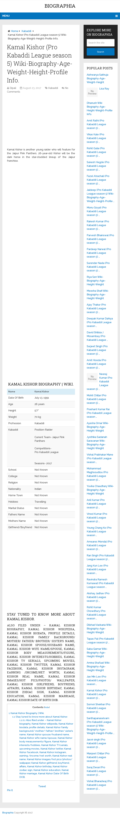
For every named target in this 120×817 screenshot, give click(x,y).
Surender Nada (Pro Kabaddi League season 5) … (98, 267)
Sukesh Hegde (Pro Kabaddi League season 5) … (98, 166)
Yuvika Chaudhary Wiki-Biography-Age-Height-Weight (100, 490)
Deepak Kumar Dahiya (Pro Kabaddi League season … (100, 322)
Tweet (42, 786)
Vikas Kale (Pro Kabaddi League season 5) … (96, 138)
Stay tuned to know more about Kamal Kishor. (40, 716)
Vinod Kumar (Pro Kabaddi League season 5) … (97, 517)
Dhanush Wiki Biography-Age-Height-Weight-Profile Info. (99, 108)
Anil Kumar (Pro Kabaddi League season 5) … (96, 504)
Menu (6, 15)
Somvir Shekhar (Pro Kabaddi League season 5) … (98, 708)
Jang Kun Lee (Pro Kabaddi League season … (97, 569)
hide (47, 707)
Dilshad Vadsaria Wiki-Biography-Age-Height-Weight (99, 628)
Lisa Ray (104, 88)
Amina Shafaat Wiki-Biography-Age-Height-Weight (98, 666)
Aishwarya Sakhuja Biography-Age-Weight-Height (97, 78)
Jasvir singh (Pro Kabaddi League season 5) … (96, 743)
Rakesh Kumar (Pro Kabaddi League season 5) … (98, 225)
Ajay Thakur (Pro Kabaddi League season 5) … (96, 308)
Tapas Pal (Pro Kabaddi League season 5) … (100, 640)
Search (100, 52)
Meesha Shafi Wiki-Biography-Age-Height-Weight (98, 294)
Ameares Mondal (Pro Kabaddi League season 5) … (99, 545)
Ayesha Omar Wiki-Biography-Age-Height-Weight (98, 427)
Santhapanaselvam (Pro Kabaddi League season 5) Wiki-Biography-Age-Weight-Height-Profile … (100, 726)
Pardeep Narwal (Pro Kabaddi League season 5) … (99, 253)
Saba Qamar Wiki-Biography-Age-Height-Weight (97, 652)
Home (14, 31)
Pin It (10, 790)
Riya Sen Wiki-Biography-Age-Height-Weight (96, 280)
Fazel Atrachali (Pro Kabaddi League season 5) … (98, 180)
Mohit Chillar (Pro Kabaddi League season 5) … (96, 399)
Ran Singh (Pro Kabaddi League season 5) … (100, 557)
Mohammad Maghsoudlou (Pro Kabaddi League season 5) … (97, 474)
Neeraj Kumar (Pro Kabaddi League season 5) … (99, 381)
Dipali (13, 88)
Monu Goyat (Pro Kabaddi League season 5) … (97, 211)
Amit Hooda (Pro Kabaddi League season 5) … (96, 364)
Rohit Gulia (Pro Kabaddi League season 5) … (96, 152)
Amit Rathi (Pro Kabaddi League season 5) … (96, 124)
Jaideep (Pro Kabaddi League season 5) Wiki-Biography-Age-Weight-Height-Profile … (100, 195)
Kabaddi (26, 31)
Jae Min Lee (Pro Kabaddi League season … (96, 680)
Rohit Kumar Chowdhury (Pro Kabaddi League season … (96, 613)
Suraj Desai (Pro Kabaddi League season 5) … (96, 771)
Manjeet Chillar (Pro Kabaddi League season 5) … (98, 757)
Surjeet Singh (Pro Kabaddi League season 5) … (97, 350)
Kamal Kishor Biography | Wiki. (26, 713)
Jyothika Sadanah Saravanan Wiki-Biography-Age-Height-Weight (97, 443)
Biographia (60, 5)
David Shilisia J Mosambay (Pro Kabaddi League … (97, 336)
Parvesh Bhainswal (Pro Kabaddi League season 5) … (100, 239)
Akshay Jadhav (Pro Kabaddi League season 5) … (98, 597)
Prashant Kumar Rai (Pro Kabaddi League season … (99, 413)
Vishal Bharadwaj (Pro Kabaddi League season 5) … (99, 785)
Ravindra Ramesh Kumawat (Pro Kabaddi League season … (100, 583)
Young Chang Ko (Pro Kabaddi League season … (99, 531)
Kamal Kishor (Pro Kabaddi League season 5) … (97, 694)
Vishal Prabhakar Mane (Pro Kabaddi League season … (100, 458)
